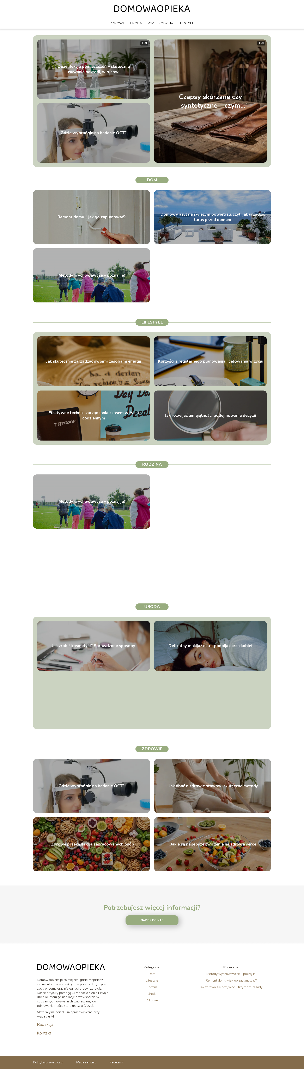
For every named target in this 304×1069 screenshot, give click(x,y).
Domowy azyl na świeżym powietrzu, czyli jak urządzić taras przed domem (212, 217)
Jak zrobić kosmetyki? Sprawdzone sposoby (93, 646)
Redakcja (45, 1024)
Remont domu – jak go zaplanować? (91, 217)
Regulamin (116, 1062)
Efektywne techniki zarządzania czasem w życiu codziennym (93, 415)
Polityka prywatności (48, 1062)
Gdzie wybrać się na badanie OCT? (94, 133)
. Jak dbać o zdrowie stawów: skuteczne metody (212, 786)
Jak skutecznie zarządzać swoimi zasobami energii (93, 361)
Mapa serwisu (86, 1062)
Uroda (136, 23)
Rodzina (166, 23)
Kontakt (44, 1033)
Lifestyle (186, 23)
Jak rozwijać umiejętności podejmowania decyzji (210, 415)
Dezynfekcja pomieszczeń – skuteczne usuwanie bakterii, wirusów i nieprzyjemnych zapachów (93, 69)
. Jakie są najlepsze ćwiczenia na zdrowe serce (212, 844)
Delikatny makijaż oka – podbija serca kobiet (210, 646)
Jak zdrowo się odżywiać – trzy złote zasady (231, 987)
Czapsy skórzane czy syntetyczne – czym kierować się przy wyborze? (210, 101)
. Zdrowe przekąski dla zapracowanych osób (91, 844)
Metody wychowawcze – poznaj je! (91, 275)
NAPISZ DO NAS (152, 920)
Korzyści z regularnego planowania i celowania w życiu (210, 361)
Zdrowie (118, 23)
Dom (150, 23)
